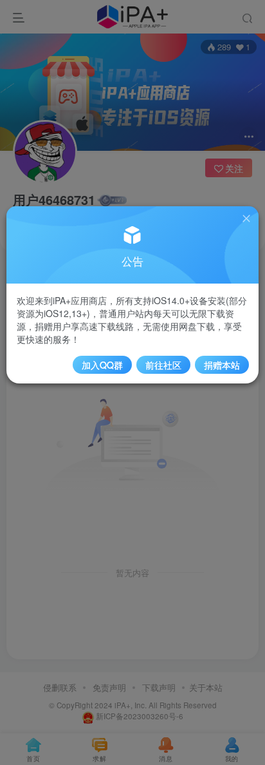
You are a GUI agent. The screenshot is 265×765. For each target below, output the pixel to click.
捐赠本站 (222, 364)
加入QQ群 (102, 364)
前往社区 (163, 364)
